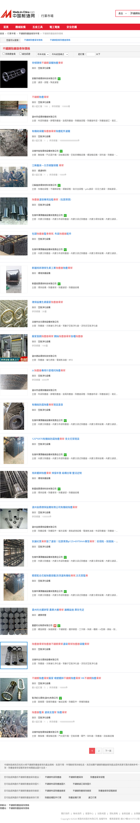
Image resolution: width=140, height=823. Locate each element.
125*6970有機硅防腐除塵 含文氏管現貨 (55, 438)
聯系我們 (77, 813)
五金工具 (37, 27)
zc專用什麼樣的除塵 (48, 370)
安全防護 (72, 27)
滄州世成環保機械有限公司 (44, 116)
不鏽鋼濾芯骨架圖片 (82, 784)
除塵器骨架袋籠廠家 (108, 790)
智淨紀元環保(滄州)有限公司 (45, 697)
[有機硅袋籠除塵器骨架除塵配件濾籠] (13, 142)
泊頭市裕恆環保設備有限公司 (45, 150)
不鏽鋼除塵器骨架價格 (19, 805)
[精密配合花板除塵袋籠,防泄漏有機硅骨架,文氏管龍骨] (14, 586)
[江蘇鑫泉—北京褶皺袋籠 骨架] (13, 176)
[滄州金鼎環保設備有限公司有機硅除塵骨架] (13, 518)
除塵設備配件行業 (53, 797)
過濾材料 (42, 170)
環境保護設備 (44, 273)
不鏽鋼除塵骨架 (76, 777)
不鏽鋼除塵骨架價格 (33, 40)
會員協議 (126, 813)
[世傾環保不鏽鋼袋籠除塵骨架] (13, 74)
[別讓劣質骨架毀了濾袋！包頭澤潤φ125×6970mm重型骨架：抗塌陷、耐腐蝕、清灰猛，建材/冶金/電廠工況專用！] (14, 552)
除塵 (40, 96)
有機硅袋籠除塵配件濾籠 (51, 131)
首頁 (6, 27)
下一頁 (108, 750)
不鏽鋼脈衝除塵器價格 (60, 40)
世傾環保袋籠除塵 (47, 62)
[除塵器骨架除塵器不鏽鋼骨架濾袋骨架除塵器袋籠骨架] (13, 655)
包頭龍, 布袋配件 (51, 233)
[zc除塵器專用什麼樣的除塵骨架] (13, 381)
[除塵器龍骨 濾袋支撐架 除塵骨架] (13, 723)
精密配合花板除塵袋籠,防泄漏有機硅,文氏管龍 (60, 575)
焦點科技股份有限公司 (88, 818)
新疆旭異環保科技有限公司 (44, 283)
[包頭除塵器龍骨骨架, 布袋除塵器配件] (13, 245)
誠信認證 (26, 54)
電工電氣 (55, 27)
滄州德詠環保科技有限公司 (44, 356)
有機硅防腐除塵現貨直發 (47, 404)
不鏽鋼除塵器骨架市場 (29, 33)
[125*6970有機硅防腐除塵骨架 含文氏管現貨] (14, 450)
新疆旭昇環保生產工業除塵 (52, 267)
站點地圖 (101, 813)
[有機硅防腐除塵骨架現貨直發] (14, 415)
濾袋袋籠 (60, 643)
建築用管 (42, 615)
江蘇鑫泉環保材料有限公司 (44, 185)
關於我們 (65, 813)
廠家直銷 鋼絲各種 (57, 336)
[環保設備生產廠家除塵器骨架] (13, 313)
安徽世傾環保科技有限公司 (44, 78)
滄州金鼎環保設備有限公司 (44, 527)
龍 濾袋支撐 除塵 (49, 712)
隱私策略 (114, 813)
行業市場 (47, 16)
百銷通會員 (10, 54)
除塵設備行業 (75, 797)
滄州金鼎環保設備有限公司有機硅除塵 (54, 507)
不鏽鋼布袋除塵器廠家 (55, 790)
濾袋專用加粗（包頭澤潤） (52, 199)
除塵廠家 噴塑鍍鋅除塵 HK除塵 (66, 678)
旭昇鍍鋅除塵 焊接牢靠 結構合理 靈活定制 (57, 473)
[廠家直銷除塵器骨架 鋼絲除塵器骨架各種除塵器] (13, 347)
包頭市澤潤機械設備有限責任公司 (47, 215)
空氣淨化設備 (44, 68)
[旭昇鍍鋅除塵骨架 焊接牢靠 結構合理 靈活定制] (13, 484)
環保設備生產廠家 (47, 302)
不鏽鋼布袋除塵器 (53, 777)
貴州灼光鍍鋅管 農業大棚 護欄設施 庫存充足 (58, 609)
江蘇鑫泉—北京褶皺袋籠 (48, 165)
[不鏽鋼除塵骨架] (13, 108)
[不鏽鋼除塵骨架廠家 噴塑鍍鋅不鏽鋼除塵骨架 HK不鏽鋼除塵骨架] (13, 689)
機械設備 (20, 27)
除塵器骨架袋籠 (97, 777)
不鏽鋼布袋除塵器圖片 (55, 784)
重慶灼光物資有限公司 (42, 625)
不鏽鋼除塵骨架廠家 (82, 790)
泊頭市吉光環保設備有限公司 (45, 321)
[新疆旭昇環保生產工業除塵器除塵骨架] (14, 279)
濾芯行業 (92, 797)
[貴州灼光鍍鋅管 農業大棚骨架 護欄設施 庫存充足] (13, 621)
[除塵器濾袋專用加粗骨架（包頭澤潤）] (13, 210)
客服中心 (89, 813)
